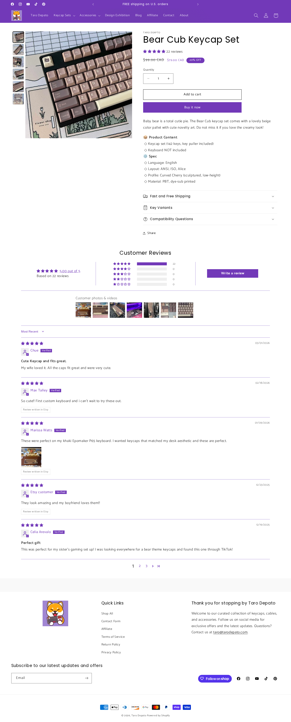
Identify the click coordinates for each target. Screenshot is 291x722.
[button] (64, 15)
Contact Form (111, 621)
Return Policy (110, 644)
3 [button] (147, 566)
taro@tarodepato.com (230, 632)
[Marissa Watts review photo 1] (31, 457)
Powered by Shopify (158, 715)
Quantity (148, 70)
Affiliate (106, 629)
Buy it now (192, 107)
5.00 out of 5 (70, 271)
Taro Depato (138, 715)
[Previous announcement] (93, 4)
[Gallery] (71, 84)
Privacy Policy (111, 652)
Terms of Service (113, 636)
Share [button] (151, 232)
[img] (32, 344)
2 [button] (140, 566)
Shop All (107, 613)
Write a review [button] (232, 273)
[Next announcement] (198, 4)
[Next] (126, 85)
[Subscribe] (86, 678)
